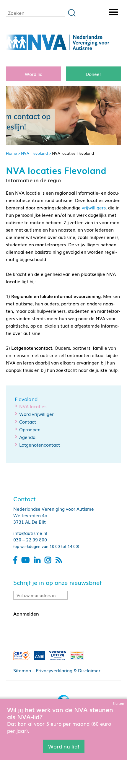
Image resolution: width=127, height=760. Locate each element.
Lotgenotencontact (39, 444)
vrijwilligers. (94, 207)
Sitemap (22, 670)
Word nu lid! (63, 746)
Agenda (27, 437)
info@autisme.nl (30, 533)
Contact (27, 421)
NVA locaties (32, 406)
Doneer (93, 74)
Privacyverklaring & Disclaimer (68, 670)
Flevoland (26, 399)
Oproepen (29, 429)
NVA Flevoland (34, 153)
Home (11, 153)
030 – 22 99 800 (30, 539)
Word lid (34, 74)
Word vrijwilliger (36, 414)
